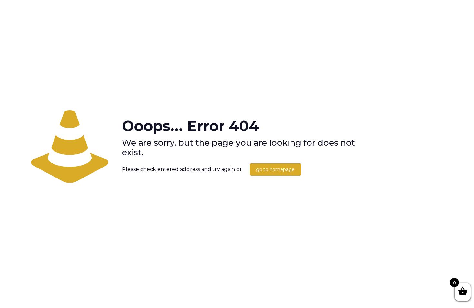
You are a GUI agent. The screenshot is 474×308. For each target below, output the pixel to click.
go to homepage (275, 169)
